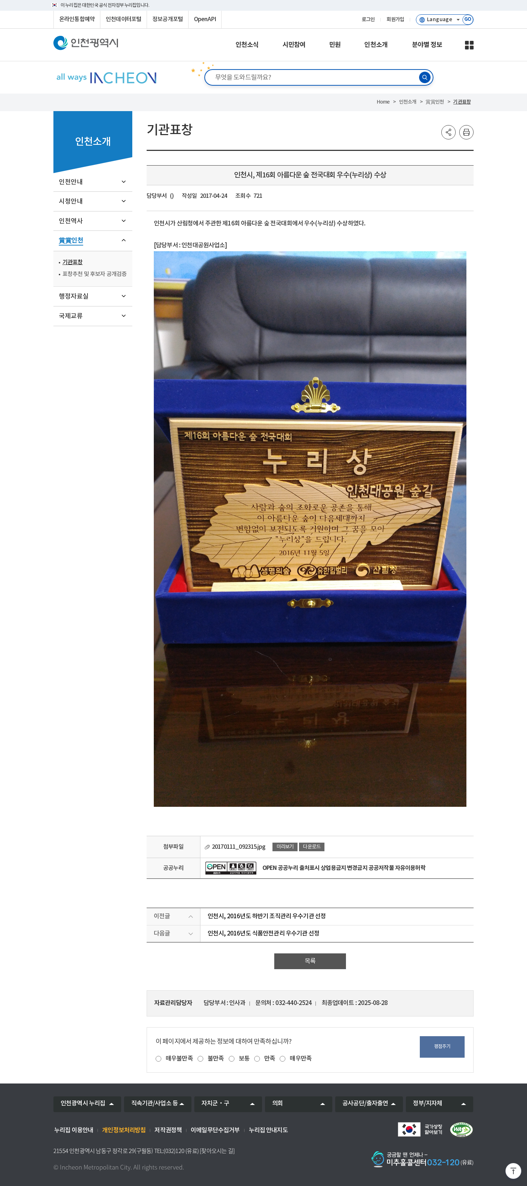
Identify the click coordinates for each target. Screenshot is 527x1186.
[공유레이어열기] (448, 132)
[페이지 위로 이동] (513, 1172)
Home (383, 102)
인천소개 (408, 102)
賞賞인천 (435, 102)
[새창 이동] (420, 1129)
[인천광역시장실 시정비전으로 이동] (105, 77)
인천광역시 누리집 (83, 1103)
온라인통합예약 (77, 19)
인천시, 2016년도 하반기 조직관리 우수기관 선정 (267, 916)
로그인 (368, 19)
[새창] (230, 868)
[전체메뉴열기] (469, 45)
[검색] (425, 77)
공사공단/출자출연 (365, 1103)
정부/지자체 (427, 1103)
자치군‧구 (215, 1103)
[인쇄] (466, 132)
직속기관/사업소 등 (154, 1103)
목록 (310, 961)
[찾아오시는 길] (217, 1151)
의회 (277, 1103)
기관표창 (462, 102)
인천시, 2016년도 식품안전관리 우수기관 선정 (263, 933)
